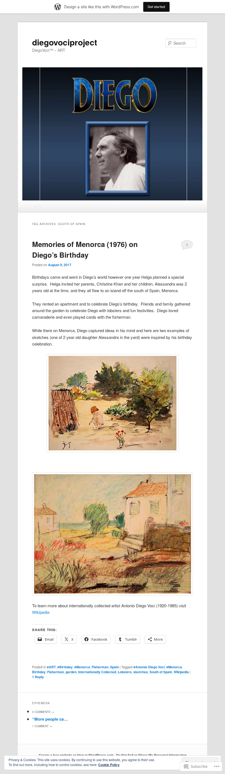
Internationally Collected (97, 671)
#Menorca (82, 666)
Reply (38, 676)
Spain (114, 666)
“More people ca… (50, 719)
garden (71, 671)
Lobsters (125, 671)
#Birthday (65, 666)
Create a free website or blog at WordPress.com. (76, 755)
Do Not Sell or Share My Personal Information (151, 755)
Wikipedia (40, 612)
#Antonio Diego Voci (149, 666)
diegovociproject (64, 42)
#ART (51, 666)
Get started (156, 7)
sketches (140, 671)
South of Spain (161, 671)
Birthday (39, 671)
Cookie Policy (109, 764)
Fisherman (100, 666)
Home (38, 206)
